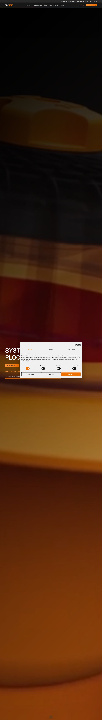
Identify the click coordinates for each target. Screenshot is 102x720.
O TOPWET (56, 5)
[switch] (43, 368)
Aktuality (50, 5)
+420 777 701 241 (71, 1)
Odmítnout (31, 374)
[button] (94, 1)
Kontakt (62, 5)
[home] (9, 5)
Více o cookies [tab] (71, 349)
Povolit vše (71, 374)
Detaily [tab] (51, 349)
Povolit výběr (51, 374)
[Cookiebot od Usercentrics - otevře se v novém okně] (75, 345)
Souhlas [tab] (30, 349)
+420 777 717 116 (88, 1)
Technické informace (38, 5)
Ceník (45, 5)
